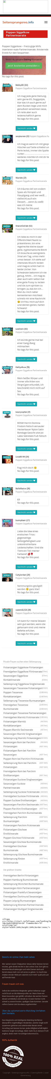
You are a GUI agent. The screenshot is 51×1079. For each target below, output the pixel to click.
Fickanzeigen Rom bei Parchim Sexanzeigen (25, 752)
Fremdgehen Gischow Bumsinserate (25, 848)
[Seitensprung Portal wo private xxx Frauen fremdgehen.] (18, 22)
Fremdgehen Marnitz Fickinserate (25, 717)
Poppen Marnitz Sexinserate (25, 729)
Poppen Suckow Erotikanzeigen (25, 800)
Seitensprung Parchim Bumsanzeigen (25, 819)
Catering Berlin (37, 1073)
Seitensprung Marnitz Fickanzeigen (25, 738)
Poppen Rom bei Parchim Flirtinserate (25, 759)
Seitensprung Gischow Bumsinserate (25, 855)
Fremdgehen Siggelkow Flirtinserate (25, 672)
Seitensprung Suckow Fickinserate (25, 791)
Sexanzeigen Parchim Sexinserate (25, 804)
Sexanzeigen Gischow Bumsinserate (25, 842)
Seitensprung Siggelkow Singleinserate (25, 684)
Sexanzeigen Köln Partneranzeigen (21, 888)
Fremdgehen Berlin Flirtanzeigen (20, 875)
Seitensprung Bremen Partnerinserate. (23, 904)
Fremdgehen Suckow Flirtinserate (25, 796)
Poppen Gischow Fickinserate (25, 837)
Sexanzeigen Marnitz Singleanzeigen (25, 734)
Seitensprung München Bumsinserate (23, 883)
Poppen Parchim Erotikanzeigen (25, 808)
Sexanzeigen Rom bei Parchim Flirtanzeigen (25, 744)
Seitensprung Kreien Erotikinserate (25, 860)
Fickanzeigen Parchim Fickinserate (25, 826)
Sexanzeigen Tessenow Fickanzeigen (25, 688)
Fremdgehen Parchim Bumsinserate (25, 813)
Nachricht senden (25, 128)
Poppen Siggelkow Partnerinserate (31, 88)
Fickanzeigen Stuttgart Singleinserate (23, 909)
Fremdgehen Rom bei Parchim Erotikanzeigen (25, 773)
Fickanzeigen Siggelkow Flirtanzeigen (25, 668)
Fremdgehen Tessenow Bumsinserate (25, 706)
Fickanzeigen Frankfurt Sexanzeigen (22, 892)
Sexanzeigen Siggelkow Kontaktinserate (25, 677)
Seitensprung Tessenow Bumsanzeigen (25, 701)
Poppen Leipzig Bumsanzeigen (19, 900)
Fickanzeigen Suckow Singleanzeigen (25, 780)
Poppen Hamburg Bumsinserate (20, 879)
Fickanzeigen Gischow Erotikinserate (25, 831)
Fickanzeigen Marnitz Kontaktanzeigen (25, 723)
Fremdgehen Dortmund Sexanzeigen (23, 896)
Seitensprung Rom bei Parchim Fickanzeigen (25, 765)
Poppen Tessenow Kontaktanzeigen (25, 694)
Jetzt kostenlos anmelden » (23, 65)
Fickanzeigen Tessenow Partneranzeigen (25, 713)
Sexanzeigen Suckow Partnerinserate (25, 785)
